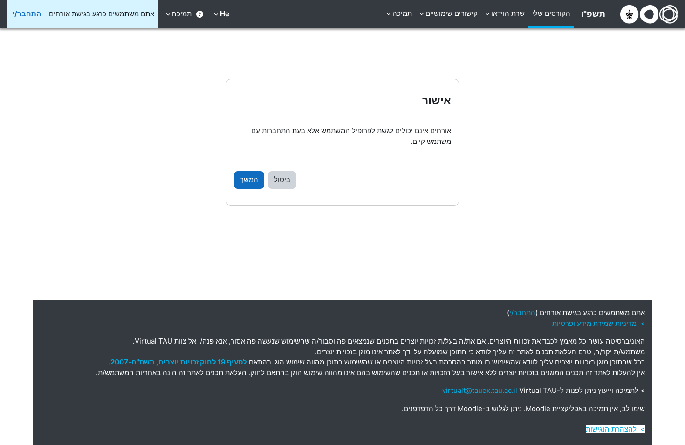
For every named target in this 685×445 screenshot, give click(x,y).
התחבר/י (26, 13)
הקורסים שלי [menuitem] (551, 13)
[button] (221, 14)
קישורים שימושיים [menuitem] (451, 13)
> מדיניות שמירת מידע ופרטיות (598, 323)
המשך (249, 179)
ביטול (282, 179)
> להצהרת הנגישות (615, 429)
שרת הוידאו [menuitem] (508, 13)
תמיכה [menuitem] (402, 13)
